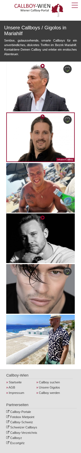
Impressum (16, 393)
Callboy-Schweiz (21, 422)
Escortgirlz (17, 443)
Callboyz (16, 438)
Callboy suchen (49, 382)
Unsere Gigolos (49, 387)
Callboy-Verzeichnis (23, 432)
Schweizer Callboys (23, 427)
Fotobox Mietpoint (22, 417)
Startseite (15, 382)
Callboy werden (49, 393)
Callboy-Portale (20, 412)
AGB (12, 387)
